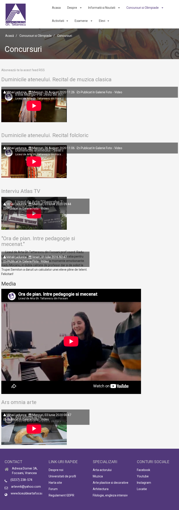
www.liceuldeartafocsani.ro (30, 493)
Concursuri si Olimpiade (142, 7)
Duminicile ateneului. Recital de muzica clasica (56, 79)
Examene (81, 21)
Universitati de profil (62, 476)
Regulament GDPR (61, 495)
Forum (53, 489)
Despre (72, 7)
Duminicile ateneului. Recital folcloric (44, 135)
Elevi (102, 21)
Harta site (55, 482)
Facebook (143, 470)
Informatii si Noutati (102, 7)
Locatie (142, 489)
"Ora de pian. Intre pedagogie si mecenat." (38, 241)
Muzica (98, 476)
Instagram (144, 482)
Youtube (143, 476)
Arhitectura (100, 489)
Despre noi (56, 470)
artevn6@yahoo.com (26, 487)
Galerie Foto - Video (109, 92)
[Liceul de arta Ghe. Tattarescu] (15, 14)
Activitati (58, 21)
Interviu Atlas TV (20, 191)
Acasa (56, 7)
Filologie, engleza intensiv (110, 495)
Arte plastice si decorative (110, 482)
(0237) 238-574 (21, 480)
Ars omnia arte (18, 402)
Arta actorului (102, 470)
